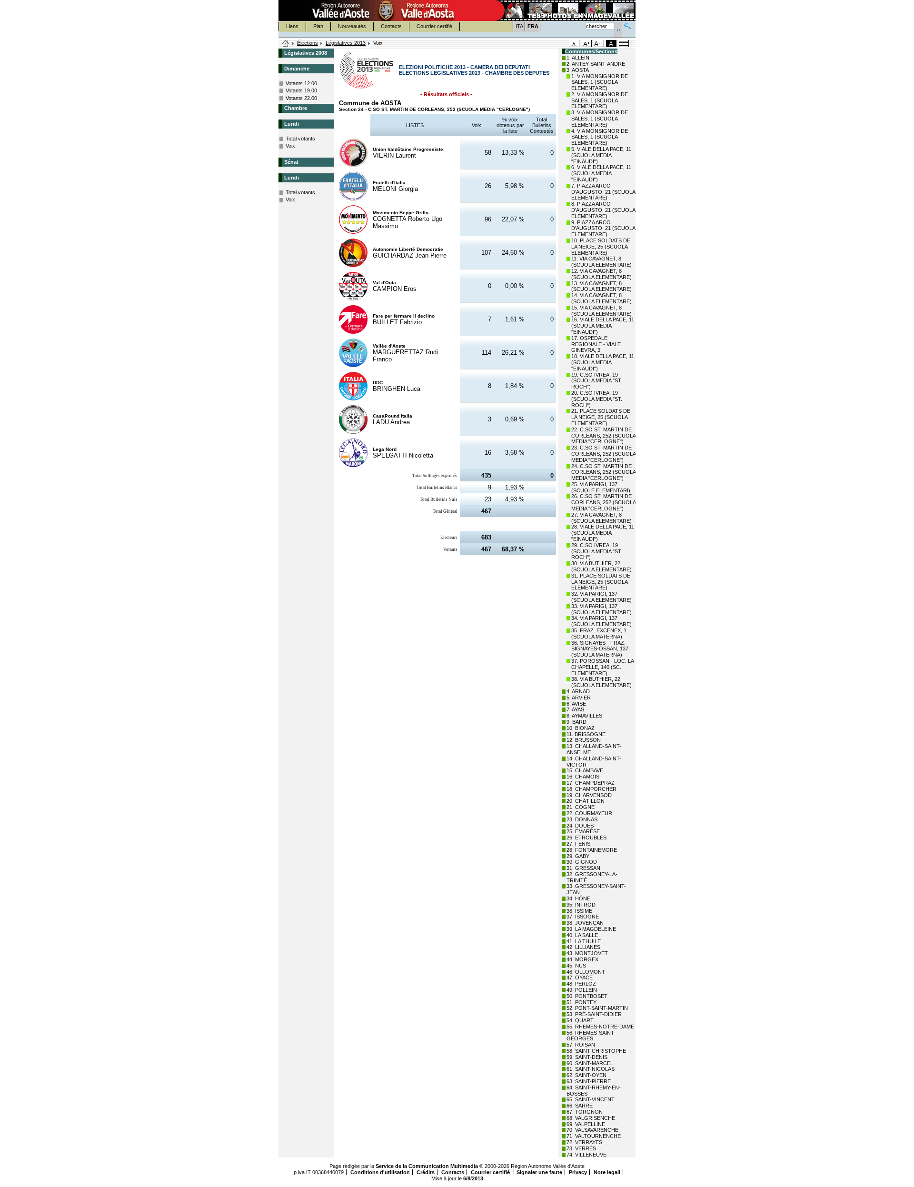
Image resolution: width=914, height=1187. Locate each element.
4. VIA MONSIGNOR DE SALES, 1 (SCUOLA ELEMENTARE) (599, 137)
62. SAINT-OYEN (586, 1075)
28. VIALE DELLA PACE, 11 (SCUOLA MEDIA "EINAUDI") (602, 533)
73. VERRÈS (581, 1148)
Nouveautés (352, 26)
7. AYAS (575, 709)
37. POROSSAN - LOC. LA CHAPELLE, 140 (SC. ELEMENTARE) (602, 667)
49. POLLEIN (581, 990)
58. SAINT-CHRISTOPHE (596, 1051)
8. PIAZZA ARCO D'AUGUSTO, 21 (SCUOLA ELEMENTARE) (603, 210)
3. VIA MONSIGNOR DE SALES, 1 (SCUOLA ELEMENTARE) (599, 119)
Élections (307, 43)
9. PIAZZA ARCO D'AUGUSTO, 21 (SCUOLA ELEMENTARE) (603, 228)
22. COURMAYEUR (589, 813)
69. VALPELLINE (585, 1124)
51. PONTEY (581, 1002)
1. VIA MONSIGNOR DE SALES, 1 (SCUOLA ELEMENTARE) (599, 82)
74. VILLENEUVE (586, 1154)
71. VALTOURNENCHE (593, 1136)
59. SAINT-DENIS (586, 1057)
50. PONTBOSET (586, 996)
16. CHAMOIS (582, 776)
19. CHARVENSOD (589, 795)
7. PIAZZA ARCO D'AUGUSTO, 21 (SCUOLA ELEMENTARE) (603, 192)
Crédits (426, 1172)
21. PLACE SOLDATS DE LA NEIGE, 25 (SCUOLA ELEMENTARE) (600, 417)
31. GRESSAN (583, 868)
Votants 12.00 (301, 83)
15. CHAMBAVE (584, 770)
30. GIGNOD (581, 862)
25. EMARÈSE (583, 831)
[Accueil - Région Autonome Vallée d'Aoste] (386, 10)
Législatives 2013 (346, 43)
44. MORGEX (582, 959)
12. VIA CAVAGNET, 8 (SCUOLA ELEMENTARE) (601, 274)
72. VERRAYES (584, 1142)
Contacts (391, 26)
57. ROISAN (580, 1044)
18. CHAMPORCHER (591, 789)
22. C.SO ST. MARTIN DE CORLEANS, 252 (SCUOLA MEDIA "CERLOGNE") (603, 436)
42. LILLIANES (583, 947)
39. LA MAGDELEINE (591, 929)
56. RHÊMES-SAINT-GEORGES (591, 1036)
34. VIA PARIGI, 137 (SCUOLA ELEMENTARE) (601, 621)
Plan (318, 26)
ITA (519, 26)
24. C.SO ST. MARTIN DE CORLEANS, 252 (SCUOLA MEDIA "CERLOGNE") (603, 472)
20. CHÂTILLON (585, 801)
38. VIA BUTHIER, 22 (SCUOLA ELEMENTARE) (601, 682)
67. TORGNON (584, 1112)
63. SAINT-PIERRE (588, 1081)
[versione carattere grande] (586, 43)
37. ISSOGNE (582, 916)
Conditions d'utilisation (380, 1172)
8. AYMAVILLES (584, 715)
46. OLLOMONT (585, 972)
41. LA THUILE (583, 941)
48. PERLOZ (581, 984)
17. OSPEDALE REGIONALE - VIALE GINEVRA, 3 (596, 344)
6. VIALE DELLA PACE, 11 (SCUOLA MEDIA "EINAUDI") (601, 173)
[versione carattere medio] (574, 43)
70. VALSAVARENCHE (592, 1130)
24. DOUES (580, 825)
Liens (292, 26)
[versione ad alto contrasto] (611, 43)
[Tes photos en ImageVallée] (565, 10)
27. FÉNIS (578, 844)
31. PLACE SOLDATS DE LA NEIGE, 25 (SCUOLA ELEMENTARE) (600, 582)
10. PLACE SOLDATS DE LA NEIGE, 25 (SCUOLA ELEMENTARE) (600, 247)
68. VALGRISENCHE (590, 1118)
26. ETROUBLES (586, 837)
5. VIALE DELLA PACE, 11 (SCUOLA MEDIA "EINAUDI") (601, 155)
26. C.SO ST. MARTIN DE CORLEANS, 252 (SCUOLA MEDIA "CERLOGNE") (603, 502)
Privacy (578, 1172)
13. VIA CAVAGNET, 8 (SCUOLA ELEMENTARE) (601, 286)
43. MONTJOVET (587, 953)
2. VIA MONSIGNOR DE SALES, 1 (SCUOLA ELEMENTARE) (599, 100)
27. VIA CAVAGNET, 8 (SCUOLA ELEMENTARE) (601, 518)
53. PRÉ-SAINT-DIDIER (594, 1014)
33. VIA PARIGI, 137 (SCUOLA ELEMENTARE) (601, 609)
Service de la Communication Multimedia (427, 1166)
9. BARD (576, 722)
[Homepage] (285, 44)
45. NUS (576, 965)
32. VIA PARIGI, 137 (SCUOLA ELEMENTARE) (601, 597)
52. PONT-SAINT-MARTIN (597, 1008)
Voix (290, 146)
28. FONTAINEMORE (591, 850)
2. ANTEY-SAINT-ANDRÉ (595, 64)
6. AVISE (576, 704)
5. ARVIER (578, 697)
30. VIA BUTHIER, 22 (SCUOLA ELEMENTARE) (601, 566)
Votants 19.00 (301, 90)
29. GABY (577, 856)
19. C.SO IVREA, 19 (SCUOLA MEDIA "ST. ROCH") (596, 381)
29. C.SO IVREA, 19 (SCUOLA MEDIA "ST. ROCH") (596, 551)
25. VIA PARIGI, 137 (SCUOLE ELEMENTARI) (600, 487)
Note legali (607, 1172)
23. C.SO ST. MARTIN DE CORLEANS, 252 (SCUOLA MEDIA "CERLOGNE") (603, 454)
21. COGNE (580, 807)
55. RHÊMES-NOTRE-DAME (600, 1026)
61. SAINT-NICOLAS (590, 1069)
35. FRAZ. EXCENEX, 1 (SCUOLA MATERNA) (598, 633)
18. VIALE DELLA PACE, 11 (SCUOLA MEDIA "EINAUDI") (602, 362)
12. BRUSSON (583, 740)
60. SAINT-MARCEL (589, 1063)
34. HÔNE (578, 898)
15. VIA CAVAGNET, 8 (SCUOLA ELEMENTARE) (601, 311)
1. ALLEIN (577, 57)
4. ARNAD (578, 691)
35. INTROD (581, 905)
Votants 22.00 (301, 98)
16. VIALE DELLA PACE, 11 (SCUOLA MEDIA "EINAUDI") (602, 326)
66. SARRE (579, 1105)
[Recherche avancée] (627, 25)
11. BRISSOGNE (586, 734)
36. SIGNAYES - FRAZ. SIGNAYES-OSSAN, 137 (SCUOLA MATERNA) (599, 649)
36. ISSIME (579, 911)
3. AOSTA (577, 70)
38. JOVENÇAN (585, 923)
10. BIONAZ (580, 728)
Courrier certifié (434, 26)
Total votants (300, 138)
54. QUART (580, 1020)
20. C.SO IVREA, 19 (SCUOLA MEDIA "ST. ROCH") (596, 399)
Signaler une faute (539, 1172)
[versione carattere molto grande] (599, 43)
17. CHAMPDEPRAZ (590, 783)
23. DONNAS (581, 819)
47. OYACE (579, 977)
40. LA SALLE (582, 935)
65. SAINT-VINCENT (590, 1099)
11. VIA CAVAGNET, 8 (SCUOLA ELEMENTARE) (601, 262)
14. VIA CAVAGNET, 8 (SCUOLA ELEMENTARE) (601, 298)
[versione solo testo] (623, 43)
